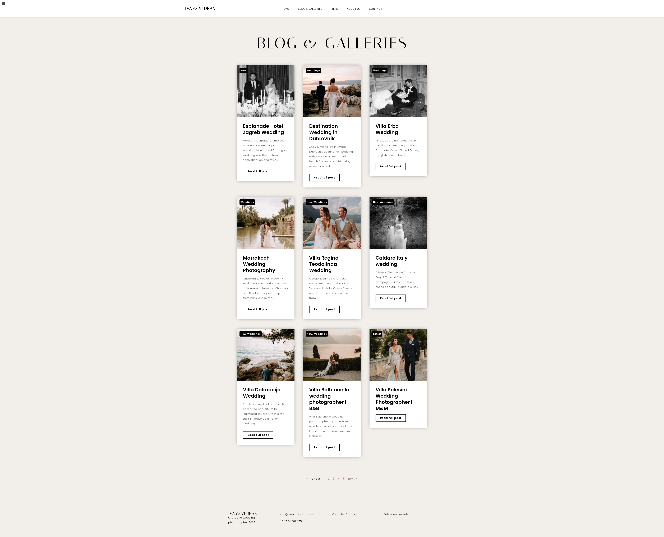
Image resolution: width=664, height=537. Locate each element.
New (243, 70)
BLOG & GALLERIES (310, 8)
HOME (285, 8)
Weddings (313, 70)
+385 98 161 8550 (291, 521)
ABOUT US (353, 8)
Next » (352, 478)
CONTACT (375, 8)
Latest (377, 334)
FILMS (334, 8)
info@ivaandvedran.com (297, 514)
